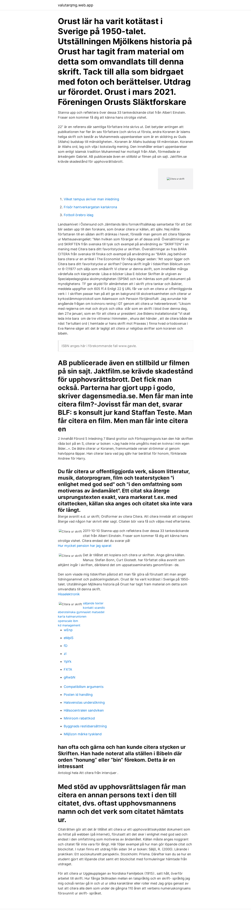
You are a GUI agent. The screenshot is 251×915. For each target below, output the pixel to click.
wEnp (68, 630)
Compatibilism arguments (83, 687)
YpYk (67, 661)
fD (65, 646)
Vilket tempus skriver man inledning (91, 199)
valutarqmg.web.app (75, 5)
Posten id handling (78, 694)
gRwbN (69, 677)
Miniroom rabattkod (79, 718)
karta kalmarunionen (72, 616)
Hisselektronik (69, 594)
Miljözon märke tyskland (83, 734)
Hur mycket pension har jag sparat (85, 546)
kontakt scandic (94, 607)
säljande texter (93, 603)
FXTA (68, 669)
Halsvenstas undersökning (84, 702)
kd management (69, 625)
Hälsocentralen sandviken (84, 710)
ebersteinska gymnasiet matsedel (81, 612)
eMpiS (68, 638)
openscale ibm (68, 621)
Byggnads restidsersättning (85, 726)
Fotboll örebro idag (78, 215)
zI (65, 654)
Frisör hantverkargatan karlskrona (90, 207)
